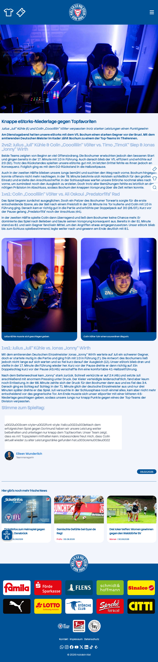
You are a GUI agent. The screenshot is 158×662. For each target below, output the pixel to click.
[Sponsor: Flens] (79, 587)
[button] (7, 535)
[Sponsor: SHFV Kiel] (94, 626)
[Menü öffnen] (152, 12)
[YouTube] (76, 647)
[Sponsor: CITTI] (141, 606)
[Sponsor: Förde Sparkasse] (48, 587)
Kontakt (63, 639)
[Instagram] (67, 647)
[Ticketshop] (154, 168)
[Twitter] (81, 647)
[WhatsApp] (62, 647)
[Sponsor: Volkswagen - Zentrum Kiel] (110, 587)
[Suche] (154, 187)
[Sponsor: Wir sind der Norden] (63, 626)
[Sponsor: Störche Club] (79, 606)
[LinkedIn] (86, 647)
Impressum (76, 639)
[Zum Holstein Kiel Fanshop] (8, 12)
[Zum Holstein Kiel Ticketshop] (21, 12)
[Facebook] (71, 647)
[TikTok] (91, 647)
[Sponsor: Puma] (17, 606)
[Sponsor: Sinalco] (141, 587)
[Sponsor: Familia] (17, 587)
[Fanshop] (154, 178)
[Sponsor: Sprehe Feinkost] (110, 606)
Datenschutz (91, 639)
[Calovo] (96, 647)
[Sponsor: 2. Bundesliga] (79, 626)
